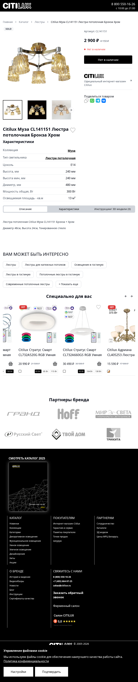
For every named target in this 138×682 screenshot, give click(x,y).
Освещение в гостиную (89, 264)
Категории (15, 532)
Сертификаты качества (22, 598)
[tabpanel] (69, 226)
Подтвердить (51, 672)
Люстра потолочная (60, 158)
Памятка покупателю (64, 532)
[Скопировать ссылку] (86, 101)
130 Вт (87, 371)
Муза (71, 151)
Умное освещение (19, 545)
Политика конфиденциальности (26, 661)
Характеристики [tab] (69, 209)
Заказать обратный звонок (68, 595)
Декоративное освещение (24, 536)
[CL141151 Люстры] (12, 110)
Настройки (18, 672)
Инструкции (16, 594)
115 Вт (43, 371)
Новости (14, 585)
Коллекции (15, 527)
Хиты (12, 558)
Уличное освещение (20, 549)
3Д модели (102, 532)
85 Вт (34, 371)
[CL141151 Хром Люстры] (37, 110)
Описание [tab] (25, 209)
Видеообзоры (17, 581)
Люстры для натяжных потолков (45, 264)
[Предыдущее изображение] (8, 63)
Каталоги (101, 527)
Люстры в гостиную (18, 274)
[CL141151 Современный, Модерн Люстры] (61, 110)
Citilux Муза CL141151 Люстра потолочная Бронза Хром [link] (85, 22)
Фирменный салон (66, 606)
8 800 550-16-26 (123, 4)
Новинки (14, 523)
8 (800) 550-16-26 (62, 576)
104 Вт (78, 371)
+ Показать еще (68, 284)
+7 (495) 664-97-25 (62, 581)
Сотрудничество (105, 523)
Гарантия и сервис (63, 527)
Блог (12, 589)
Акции (13, 562)
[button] (39, 63)
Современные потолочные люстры (28, 284)
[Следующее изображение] (70, 63)
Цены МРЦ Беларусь (107, 536)
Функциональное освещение (25, 540)
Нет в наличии (108, 60)
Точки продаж (60, 536)
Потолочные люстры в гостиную (60, 274)
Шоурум (57, 540)
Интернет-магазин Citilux (66, 523)
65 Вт (26, 371)
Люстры (11, 264)
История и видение (20, 576)
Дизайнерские (17, 553)
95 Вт (69, 371)
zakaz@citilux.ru (62, 585)
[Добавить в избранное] (72, 130)
